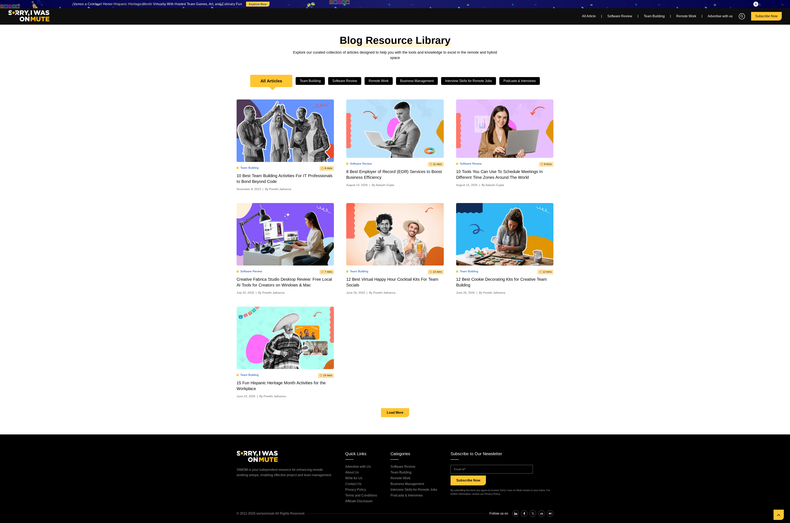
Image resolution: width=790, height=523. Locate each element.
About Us (352, 472)
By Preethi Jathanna (278, 189)
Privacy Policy (355, 489)
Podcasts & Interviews (519, 81)
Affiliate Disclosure (359, 501)
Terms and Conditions (361, 495)
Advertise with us (720, 16)
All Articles (271, 81)
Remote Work (686, 16)
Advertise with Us (358, 466)
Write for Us (353, 478)
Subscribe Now (766, 16)
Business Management (417, 81)
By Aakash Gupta (383, 185)
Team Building (654, 16)
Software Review (619, 16)
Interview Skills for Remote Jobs (468, 81)
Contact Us (353, 484)
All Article (589, 16)
